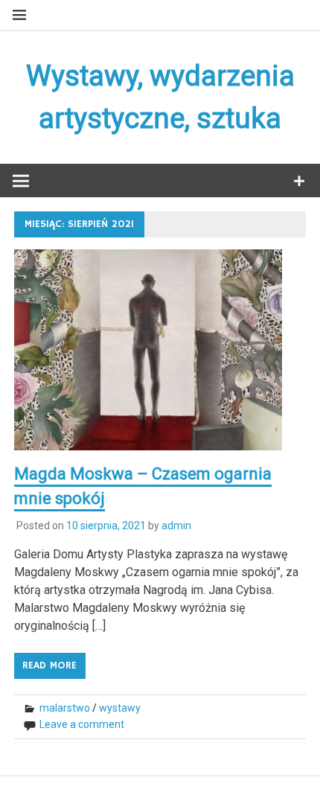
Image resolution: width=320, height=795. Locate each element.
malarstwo (64, 708)
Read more (49, 665)
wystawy (120, 708)
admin (176, 525)
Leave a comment (81, 724)
